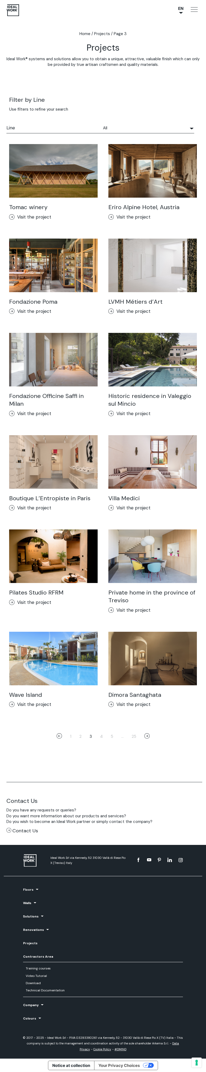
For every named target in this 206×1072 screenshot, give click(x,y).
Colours (29, 1018)
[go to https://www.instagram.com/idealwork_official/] (180, 860)
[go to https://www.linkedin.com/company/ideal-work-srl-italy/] (169, 860)
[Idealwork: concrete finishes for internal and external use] (34, 860)
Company (31, 1005)
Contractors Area (38, 956)
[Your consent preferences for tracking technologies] (197, 1063)
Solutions (31, 916)
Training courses (38, 968)
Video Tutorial (36, 976)
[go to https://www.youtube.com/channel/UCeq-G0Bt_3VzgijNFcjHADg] (149, 860)
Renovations (33, 930)
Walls (27, 903)
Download (33, 983)
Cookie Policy (102, 1049)
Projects (102, 33)
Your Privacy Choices (119, 1065)
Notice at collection (71, 1065)
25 (134, 736)
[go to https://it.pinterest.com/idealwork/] (159, 860)
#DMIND (120, 1049)
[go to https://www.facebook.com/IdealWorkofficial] (138, 860)
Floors (28, 889)
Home (84, 33)
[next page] (147, 736)
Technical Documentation (45, 990)
